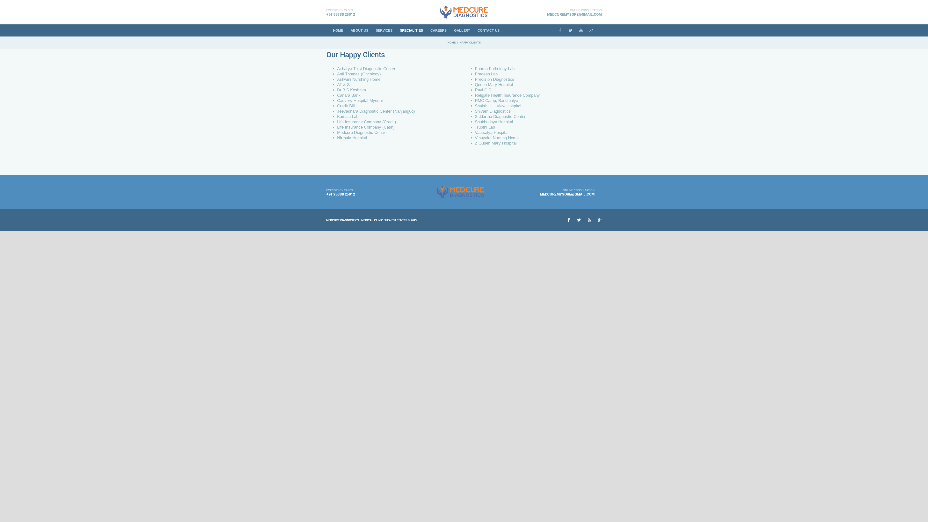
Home (338, 30)
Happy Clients (470, 42)
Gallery (462, 30)
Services (384, 30)
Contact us (489, 30)
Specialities (411, 30)
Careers (438, 30)
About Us (359, 30)
